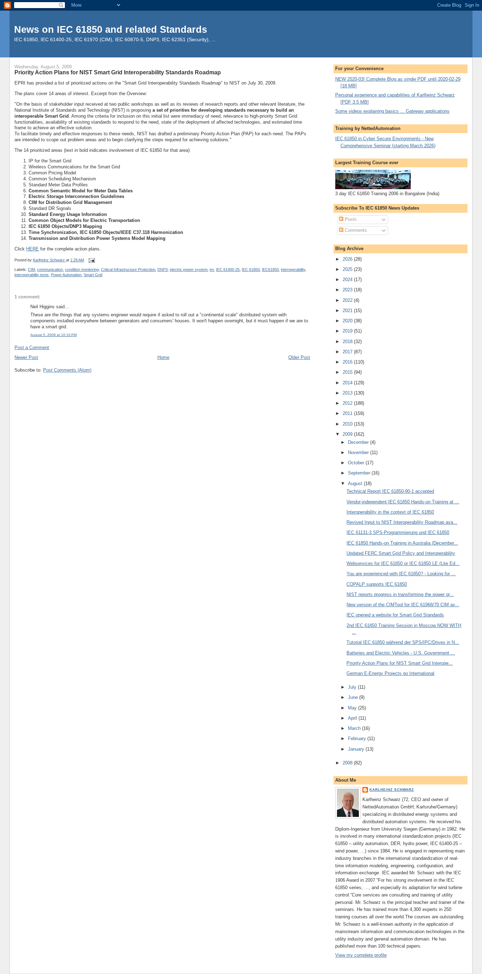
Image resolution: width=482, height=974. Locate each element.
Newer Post (26, 357)
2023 (348, 289)
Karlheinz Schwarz (391, 790)
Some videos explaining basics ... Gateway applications (392, 111)
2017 (348, 351)
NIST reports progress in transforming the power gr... (400, 594)
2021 (348, 310)
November (359, 452)
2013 (348, 393)
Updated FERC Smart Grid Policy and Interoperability (401, 553)
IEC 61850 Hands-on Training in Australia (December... (402, 543)
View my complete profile (361, 955)
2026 (348, 259)
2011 (348, 413)
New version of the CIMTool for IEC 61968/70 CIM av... (403, 604)
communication (50, 269)
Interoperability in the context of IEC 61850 (390, 512)
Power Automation (66, 275)
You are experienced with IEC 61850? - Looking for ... (401, 573)
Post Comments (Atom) (67, 370)
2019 (348, 331)
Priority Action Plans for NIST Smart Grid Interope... (400, 663)
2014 (348, 382)
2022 (348, 300)
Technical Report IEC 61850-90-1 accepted (390, 491)
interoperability (293, 269)
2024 (348, 279)
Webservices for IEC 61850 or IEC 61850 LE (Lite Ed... (403, 563)
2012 (348, 403)
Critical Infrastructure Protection (128, 269)
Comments (355, 230)
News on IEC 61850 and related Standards (110, 29)
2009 (348, 434)
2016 (348, 362)
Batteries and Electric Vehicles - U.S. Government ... (401, 653)
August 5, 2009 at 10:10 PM (53, 335)
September (360, 473)
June (353, 697)
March (355, 728)
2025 (348, 269)
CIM (31, 269)
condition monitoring (82, 269)
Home (163, 357)
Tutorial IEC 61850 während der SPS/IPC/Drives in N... (403, 642)
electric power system (188, 269)
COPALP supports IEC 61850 (377, 584)
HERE (32, 249)
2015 (348, 372)
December (359, 442)
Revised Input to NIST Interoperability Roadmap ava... (402, 522)
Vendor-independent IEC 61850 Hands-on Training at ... (403, 501)
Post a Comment (31, 347)
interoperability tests (31, 275)
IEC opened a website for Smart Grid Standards (395, 615)
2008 (348, 762)
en (212, 269)
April (353, 718)
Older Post (299, 357)
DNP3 (162, 269)
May (353, 708)
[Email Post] (91, 260)
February (357, 738)
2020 (348, 320)
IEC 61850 (251, 269)
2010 (348, 424)
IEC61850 (270, 269)
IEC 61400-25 (228, 269)
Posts (350, 219)
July (353, 687)
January (357, 749)
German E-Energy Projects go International (390, 673)
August (356, 483)
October (357, 462)
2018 (348, 341)
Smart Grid (93, 275)
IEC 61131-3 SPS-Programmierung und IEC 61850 (398, 532)
